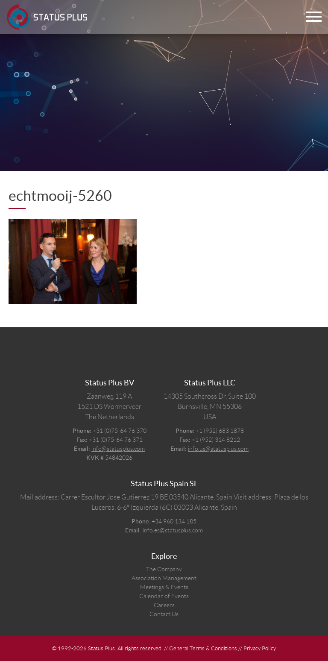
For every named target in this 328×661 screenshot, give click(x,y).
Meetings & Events (164, 587)
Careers (164, 605)
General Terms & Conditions (203, 648)
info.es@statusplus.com (173, 530)
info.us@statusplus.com (218, 448)
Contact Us (164, 614)
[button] (314, 17)
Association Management (164, 578)
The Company (164, 569)
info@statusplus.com (118, 448)
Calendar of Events (164, 596)
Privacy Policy (259, 648)
